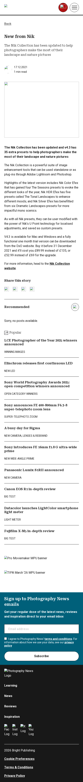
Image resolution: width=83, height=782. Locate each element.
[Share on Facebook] (15, 289)
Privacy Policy (14, 776)
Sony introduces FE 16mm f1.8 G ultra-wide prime (40, 449)
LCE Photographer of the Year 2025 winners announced (40, 342)
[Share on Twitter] (6, 289)
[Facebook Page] (6, 730)
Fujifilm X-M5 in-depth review (29, 531)
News (8, 696)
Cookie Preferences (19, 759)
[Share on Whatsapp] (32, 289)
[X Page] (22, 730)
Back (7, 24)
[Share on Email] (23, 289)
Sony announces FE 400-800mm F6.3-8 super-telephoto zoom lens (35, 407)
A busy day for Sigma (22, 428)
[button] (74, 7)
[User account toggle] (63, 7)
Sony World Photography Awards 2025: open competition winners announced (37, 384)
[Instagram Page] (14, 730)
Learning (10, 685)
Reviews (10, 706)
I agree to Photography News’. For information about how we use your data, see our (40, 642)
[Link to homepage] (28, 7)
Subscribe (41, 656)
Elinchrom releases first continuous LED (38, 363)
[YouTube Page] (31, 730)
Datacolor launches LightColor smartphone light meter (41, 510)
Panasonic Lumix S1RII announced (34, 470)
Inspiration (12, 717)
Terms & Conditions (18, 767)
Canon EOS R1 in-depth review (30, 489)
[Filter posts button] (75, 307)
